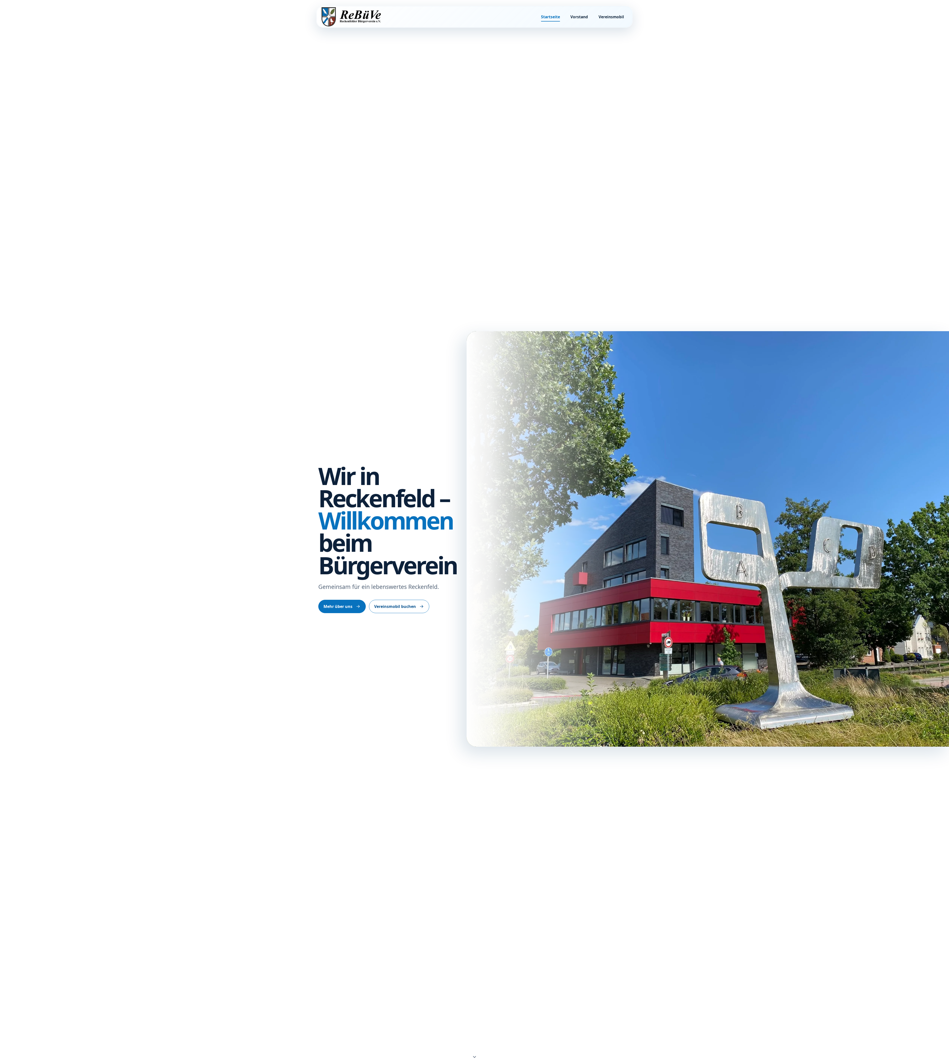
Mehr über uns (338, 606)
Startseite (550, 17)
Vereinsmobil (611, 17)
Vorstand (579, 17)
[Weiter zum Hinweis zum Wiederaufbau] (474, 1056)
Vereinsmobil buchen (395, 606)
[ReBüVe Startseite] (351, 16)
